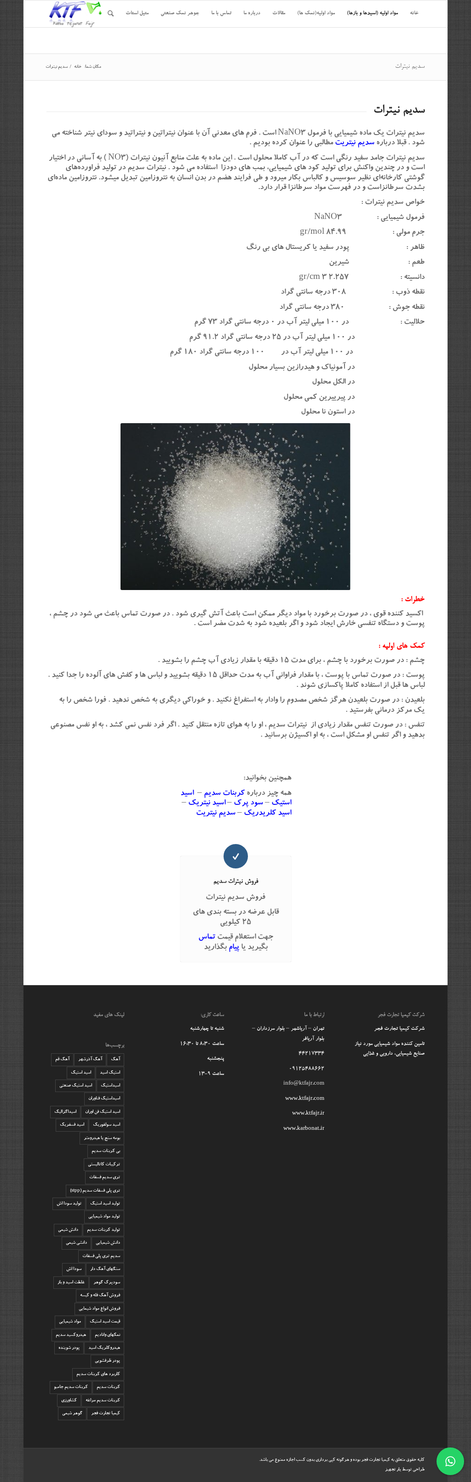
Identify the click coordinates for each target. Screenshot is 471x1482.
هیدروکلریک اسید (104, 1348)
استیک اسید (110, 1072)
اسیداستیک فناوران (104, 1098)
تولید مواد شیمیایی (104, 1216)
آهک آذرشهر (90, 1059)
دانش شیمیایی (108, 1243)
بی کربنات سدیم (106, 1151)
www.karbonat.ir (303, 1129)
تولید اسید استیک (105, 1203)
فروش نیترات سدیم (235, 882)
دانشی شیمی (76, 1243)
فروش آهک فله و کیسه (100, 1295)
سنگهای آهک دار (105, 1269)
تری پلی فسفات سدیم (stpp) (95, 1190)
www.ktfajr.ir (308, 1114)
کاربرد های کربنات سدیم (98, 1374)
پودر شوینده (69, 1348)
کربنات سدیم (108, 1387)
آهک (115, 1059)
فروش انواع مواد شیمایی (99, 1308)
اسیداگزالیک (65, 1112)
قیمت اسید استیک (105, 1321)
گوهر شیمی (72, 1413)
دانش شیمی (68, 1230)
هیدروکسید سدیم (71, 1335)
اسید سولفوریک (106, 1125)
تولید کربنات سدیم (103, 1230)
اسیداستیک (110, 1085)
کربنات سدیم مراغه (103, 1400)
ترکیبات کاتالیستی (104, 1164)
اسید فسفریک (72, 1125)
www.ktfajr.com (304, 1099)
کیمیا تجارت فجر (105, 1413)
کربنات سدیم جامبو (71, 1387)
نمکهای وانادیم (107, 1335)
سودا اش (73, 1269)
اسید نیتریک (206, 803)
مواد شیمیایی (70, 1321)
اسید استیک (81, 1072)
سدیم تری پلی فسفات (101, 1256)
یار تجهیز (393, 1469)
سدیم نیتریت (216, 813)
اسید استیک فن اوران (102, 1112)
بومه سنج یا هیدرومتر (102, 1138)
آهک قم (62, 1059)
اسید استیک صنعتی (75, 1085)
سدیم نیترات (410, 67)
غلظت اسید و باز (71, 1282)
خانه (77, 67)
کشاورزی (69, 1400)
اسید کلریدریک (267, 813)
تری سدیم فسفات (104, 1177)
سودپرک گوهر (106, 1282)
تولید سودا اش (69, 1203)
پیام (234, 948)
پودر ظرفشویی (107, 1361)
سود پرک (248, 803)
